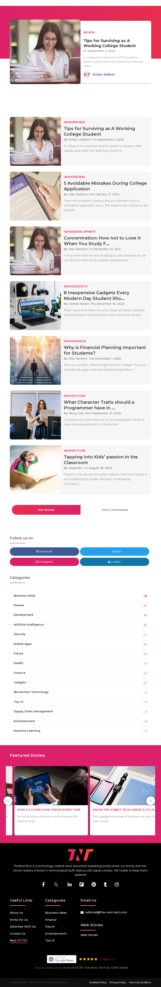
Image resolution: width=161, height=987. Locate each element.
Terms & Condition (140, 982)
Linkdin (115, 562)
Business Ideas (56, 912)
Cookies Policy (98, 982)
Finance (51, 920)
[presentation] (8, 800)
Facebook (45, 551)
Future (50, 926)
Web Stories (89, 935)
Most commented (115, 510)
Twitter (116, 551)
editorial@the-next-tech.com (106, 912)
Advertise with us (23, 926)
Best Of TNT (19, 940)
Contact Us (18, 933)
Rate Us (108, 959)
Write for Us (19, 920)
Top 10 (50, 940)
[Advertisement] (81, 99)
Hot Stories (46, 510)
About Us (16, 912)
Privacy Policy (117, 982)
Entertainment (55, 933)
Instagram (45, 562)
